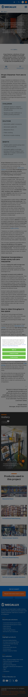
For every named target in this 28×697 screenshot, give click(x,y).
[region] (14, 348)
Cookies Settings (14, 357)
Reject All (14, 349)
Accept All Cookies (14, 353)
